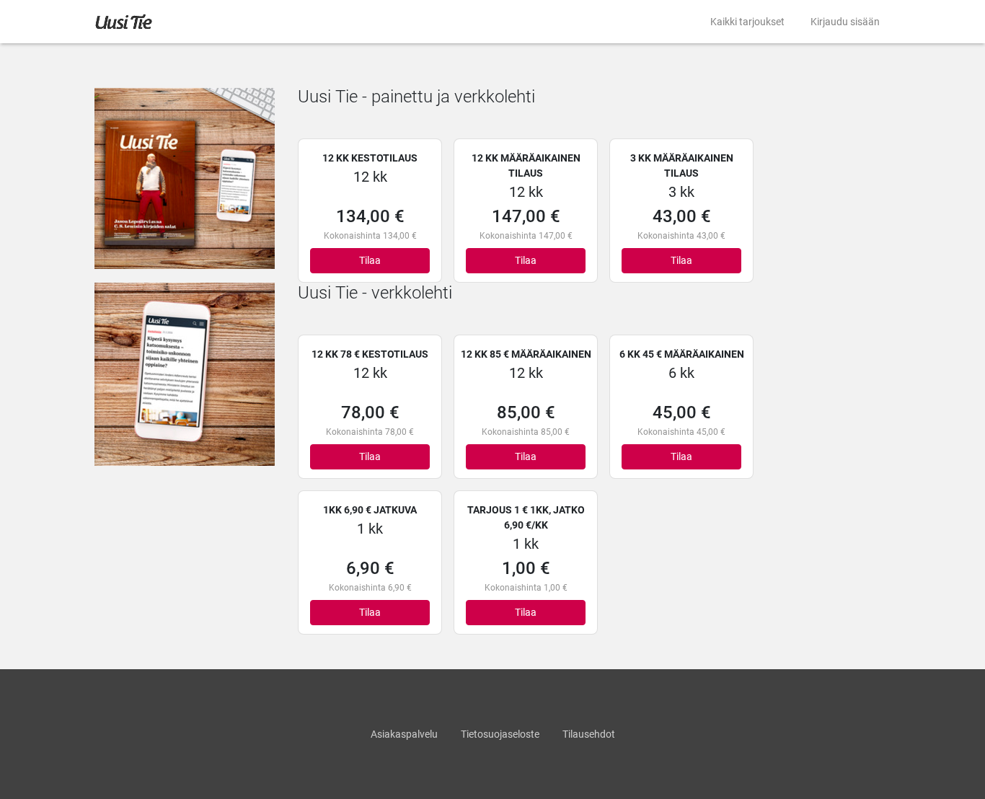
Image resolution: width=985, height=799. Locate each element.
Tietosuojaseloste (500, 734)
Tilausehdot (588, 734)
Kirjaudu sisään (845, 21)
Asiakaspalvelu (404, 734)
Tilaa (370, 260)
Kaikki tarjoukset (747, 21)
